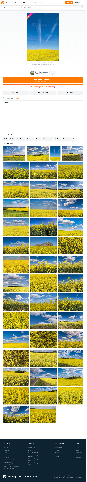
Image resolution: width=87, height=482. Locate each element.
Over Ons (57, 452)
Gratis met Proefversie (42, 80)
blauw (38, 139)
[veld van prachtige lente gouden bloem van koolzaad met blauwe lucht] (14, 153)
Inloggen (77, 2)
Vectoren (8, 3)
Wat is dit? (18, 98)
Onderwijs (7, 457)
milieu (73, 139)
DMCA (30, 450)
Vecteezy (6, 450)
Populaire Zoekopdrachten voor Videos (37, 463)
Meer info (6, 102)
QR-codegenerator (9, 468)
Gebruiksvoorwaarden (58, 477)
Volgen (52, 74)
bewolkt (65, 139)
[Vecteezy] (2, 2)
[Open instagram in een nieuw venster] (22, 476)
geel (5, 139)
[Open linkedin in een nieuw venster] (25, 476)
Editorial (33, 3)
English (78, 447)
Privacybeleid (69, 477)
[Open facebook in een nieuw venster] (20, 476)
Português (79, 452)
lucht (12, 139)
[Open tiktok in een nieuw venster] (30, 476)
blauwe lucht (47, 139)
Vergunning (31, 447)
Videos (25, 3)
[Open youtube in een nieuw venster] (36, 476)
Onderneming (8, 455)
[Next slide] (80, 139)
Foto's (17, 3)
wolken (57, 139)
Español (78, 450)
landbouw (20, 139)
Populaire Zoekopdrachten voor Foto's (37, 459)
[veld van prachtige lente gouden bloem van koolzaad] (43, 283)
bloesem (29, 139)
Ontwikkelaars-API (9, 460)
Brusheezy (7, 447)
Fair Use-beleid (78, 477)
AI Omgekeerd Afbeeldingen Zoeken (10, 463)
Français (78, 457)
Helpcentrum (58, 447)
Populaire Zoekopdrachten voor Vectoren (37, 455)
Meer (41, 3)
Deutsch (78, 455)
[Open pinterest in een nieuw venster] (28, 476)
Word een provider (57, 455)
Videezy (6, 452)
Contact (57, 450)
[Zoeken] (77, 7)
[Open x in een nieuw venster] (33, 476)
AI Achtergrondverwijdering (12, 466)
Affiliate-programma (34, 452)
